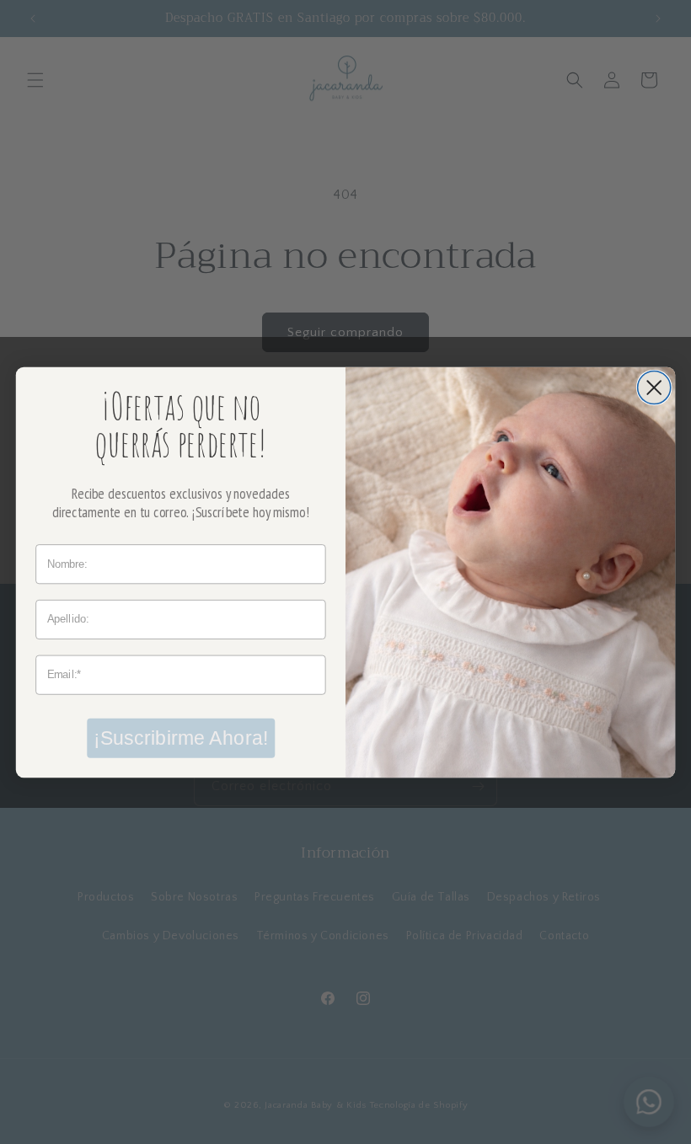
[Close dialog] (654, 387)
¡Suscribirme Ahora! (181, 737)
